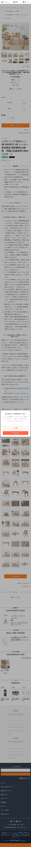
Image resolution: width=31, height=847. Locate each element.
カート (27, 2)
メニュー (6, 2)
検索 (16, 2)
